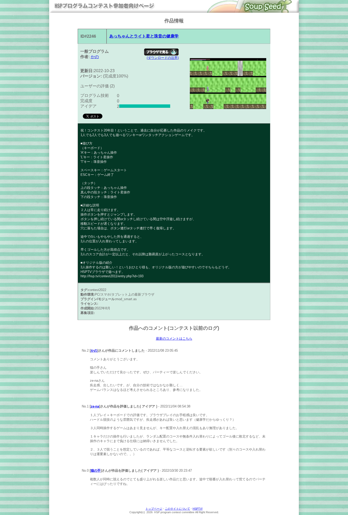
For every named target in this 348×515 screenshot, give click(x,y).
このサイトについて (177, 508)
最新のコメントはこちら (174, 338)
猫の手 (96, 470)
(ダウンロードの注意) (163, 58)
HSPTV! (198, 508)
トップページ (153, 508)
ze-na (95, 406)
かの (95, 57)
